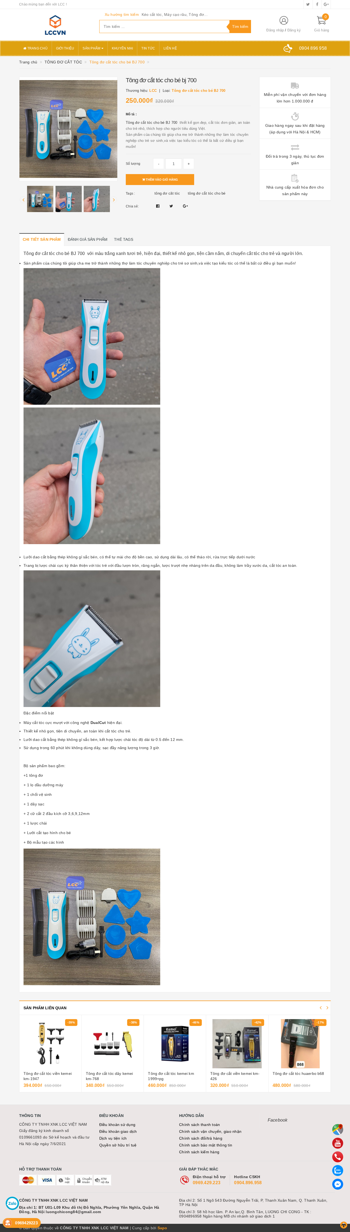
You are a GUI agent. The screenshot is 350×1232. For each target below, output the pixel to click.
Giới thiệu (65, 48)
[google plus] (326, 4)
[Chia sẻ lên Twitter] (172, 206)
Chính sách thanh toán (199, 1124)
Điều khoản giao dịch (118, 1131)
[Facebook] (337, 1184)
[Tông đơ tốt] (55, 25)
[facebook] (317, 4)
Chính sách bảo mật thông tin (205, 1145)
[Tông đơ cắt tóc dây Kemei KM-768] (113, 1043)
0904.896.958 (248, 1182)
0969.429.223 (206, 1182)
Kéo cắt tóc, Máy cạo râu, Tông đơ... (175, 14)
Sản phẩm (92, 48)
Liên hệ (170, 48)
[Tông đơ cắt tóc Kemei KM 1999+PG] (175, 1043)
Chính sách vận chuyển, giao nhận (210, 1131)
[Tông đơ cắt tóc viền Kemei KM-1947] (50, 1043)
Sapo (162, 1228)
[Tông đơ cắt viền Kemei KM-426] (237, 1043)
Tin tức (148, 48)
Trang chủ (37, 48)
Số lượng (133, 164)
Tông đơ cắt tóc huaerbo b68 (298, 1073)
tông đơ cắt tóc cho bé (207, 193)
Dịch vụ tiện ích (113, 1138)
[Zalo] (337, 1170)
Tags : (130, 193)
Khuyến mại (122, 48)
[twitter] (308, 4)
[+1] (185, 206)
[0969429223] (337, 1156)
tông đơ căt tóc (167, 193)
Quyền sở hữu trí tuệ (118, 1145)
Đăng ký (294, 30)
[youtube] (337, 1143)
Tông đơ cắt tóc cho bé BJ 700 (152, 123)
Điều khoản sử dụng (117, 1124)
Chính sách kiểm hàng (199, 1152)
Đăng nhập (275, 30)
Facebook (278, 1120)
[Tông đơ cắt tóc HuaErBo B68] (300, 1043)
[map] (337, 1129)
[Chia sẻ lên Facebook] (158, 206)
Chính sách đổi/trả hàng (200, 1138)
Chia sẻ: (132, 206)
